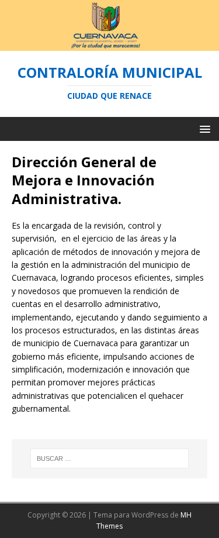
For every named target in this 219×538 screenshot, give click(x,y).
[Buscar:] (110, 458)
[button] (203, 128)
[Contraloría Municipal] (109, 43)
